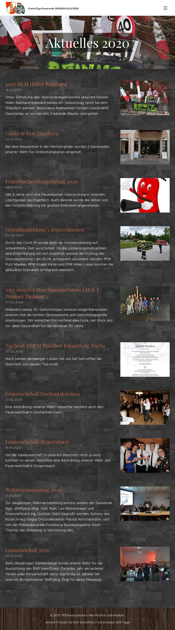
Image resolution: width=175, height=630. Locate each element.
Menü (165, 8)
